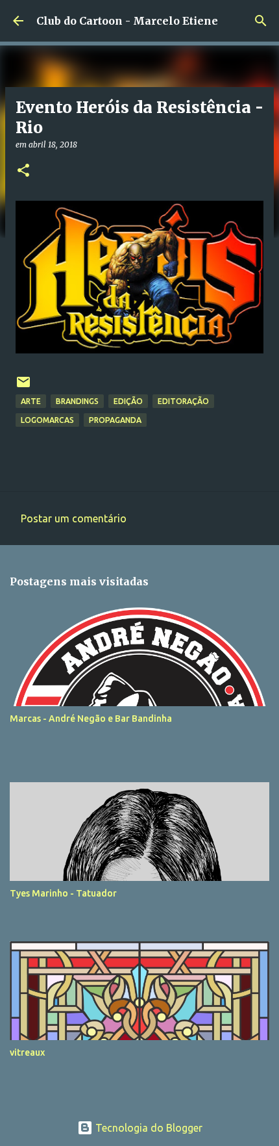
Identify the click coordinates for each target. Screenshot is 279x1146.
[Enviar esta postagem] (23, 387)
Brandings (77, 401)
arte (31, 401)
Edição (128, 401)
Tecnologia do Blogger (147, 1128)
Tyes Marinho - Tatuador (63, 893)
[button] (23, 171)
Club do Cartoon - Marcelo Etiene (127, 20)
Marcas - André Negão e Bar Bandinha (91, 718)
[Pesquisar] (261, 20)
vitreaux (27, 1052)
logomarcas (47, 420)
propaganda (115, 420)
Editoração (183, 401)
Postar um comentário (74, 518)
